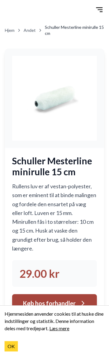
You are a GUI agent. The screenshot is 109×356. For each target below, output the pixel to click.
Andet (30, 30)
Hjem (10, 30)
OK (11, 346)
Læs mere (59, 328)
